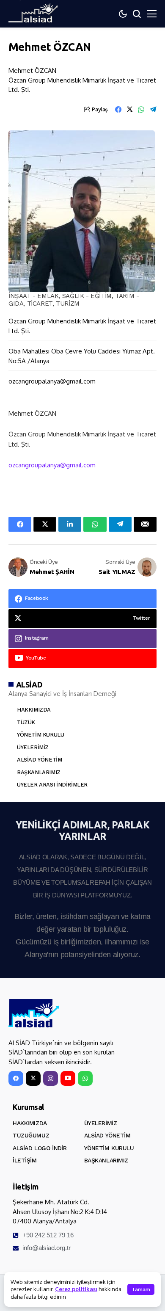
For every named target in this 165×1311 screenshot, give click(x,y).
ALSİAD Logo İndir (40, 1148)
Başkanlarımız (38, 772)
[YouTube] (67, 1078)
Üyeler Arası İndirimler (52, 784)
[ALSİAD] (33, 1013)
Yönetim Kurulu (40, 734)
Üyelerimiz (33, 747)
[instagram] (50, 1078)
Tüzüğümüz (31, 1135)
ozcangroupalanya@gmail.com (52, 381)
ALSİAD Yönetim (39, 759)
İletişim (25, 1160)
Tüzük (26, 722)
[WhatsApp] (85, 1078)
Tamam (141, 1289)
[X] (33, 1078)
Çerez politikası (76, 1289)
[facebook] (15, 1078)
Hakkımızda (34, 710)
